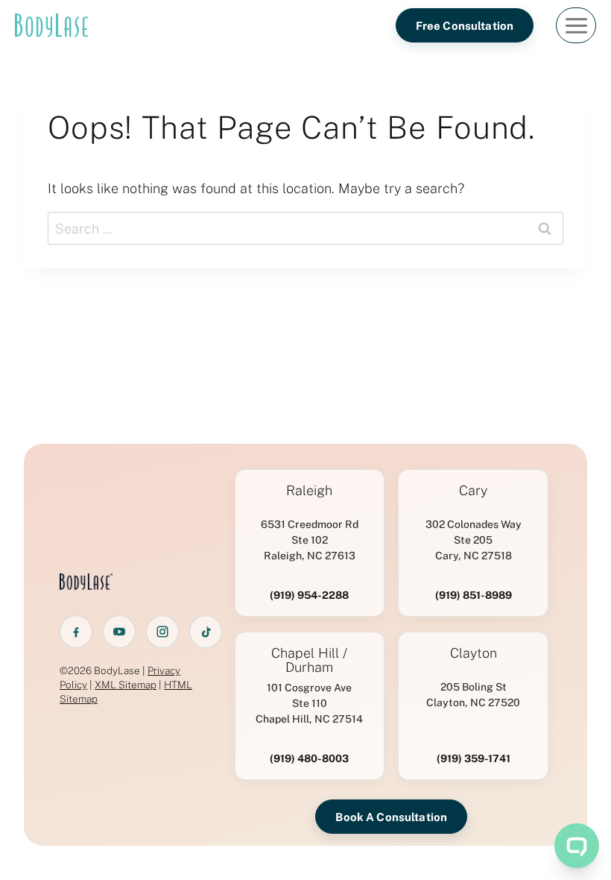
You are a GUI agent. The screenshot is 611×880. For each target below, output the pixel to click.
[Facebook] (76, 631)
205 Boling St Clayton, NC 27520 (473, 694)
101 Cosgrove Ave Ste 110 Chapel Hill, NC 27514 (309, 703)
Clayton (473, 653)
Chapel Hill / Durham (309, 661)
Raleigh (309, 490)
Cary (473, 490)
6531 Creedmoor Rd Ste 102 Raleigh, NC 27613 (309, 540)
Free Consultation (465, 25)
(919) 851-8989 (473, 595)
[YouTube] (119, 631)
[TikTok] (205, 631)
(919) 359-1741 (473, 758)
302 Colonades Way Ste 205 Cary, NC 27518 (473, 540)
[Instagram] (162, 631)
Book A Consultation (391, 817)
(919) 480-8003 (309, 758)
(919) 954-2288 (309, 595)
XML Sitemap (125, 685)
